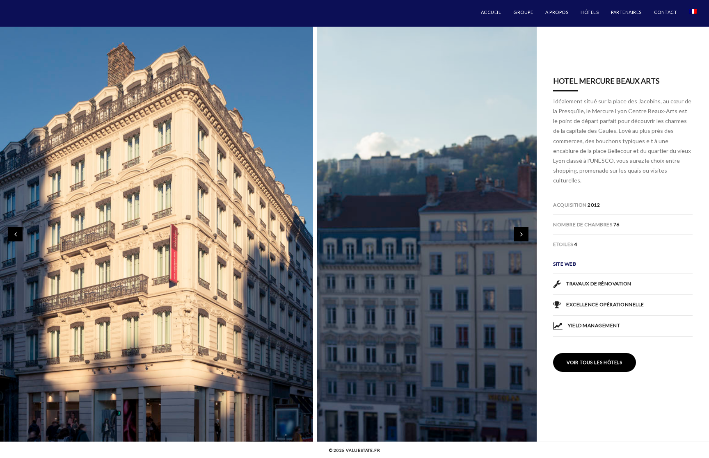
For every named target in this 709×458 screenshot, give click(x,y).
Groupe (523, 12)
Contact (665, 12)
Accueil (491, 12)
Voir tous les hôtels (594, 362)
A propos (556, 12)
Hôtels (590, 12)
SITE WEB (564, 264)
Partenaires (626, 12)
